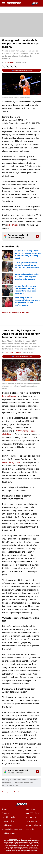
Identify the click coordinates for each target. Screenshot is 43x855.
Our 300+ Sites (32, 813)
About (4, 809)
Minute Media (13, 839)
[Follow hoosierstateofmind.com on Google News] (37, 236)
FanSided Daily (8, 817)
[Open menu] (3, 3)
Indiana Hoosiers (9, 396)
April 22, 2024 (34, 123)
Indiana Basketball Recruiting (19, 312)
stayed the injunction (11, 462)
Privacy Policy (8, 821)
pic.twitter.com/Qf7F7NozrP (14, 120)
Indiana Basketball (15, 792)
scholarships (12, 225)
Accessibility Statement (12, 829)
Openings (30, 809)
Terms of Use (32, 821)
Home (4, 312)
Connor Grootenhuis (13, 352)
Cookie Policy (7, 825)
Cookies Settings (9, 833)
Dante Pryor (10, 62)
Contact (5, 813)
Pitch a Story (31, 817)
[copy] (15, 66)
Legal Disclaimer (33, 825)
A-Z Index (30, 829)
